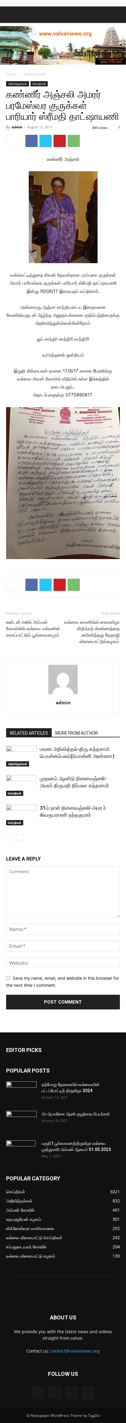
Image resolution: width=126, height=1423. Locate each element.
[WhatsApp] (74, 141)
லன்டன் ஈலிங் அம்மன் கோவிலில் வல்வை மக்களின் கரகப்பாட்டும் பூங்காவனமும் (33, 628)
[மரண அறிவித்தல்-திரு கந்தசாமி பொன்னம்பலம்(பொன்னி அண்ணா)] (21, 756)
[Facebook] (31, 141)
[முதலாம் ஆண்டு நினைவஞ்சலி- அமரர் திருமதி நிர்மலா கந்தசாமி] (21, 785)
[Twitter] (45, 141)
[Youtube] (88, 1393)
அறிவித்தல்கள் (34, 74)
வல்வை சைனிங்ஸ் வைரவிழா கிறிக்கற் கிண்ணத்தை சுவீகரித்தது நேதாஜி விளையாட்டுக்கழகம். (92, 631)
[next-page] (20, 838)
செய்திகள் (39, 83)
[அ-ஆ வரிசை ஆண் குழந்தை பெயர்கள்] (21, 1121)
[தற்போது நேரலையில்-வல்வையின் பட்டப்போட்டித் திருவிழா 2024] (21, 1092)
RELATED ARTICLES (29, 733)
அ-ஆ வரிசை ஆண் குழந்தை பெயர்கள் (76, 1113)
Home (11, 74)
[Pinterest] (60, 141)
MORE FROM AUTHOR (76, 733)
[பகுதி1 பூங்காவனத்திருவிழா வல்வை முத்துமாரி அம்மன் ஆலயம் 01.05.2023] (20, 1151)
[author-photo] (63, 694)
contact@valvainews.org (75, 1351)
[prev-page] (10, 838)
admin (17, 127)
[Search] (117, 14)
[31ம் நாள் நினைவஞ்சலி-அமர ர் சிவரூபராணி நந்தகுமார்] (21, 815)
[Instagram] (55, 1392)
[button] (10, 14)
